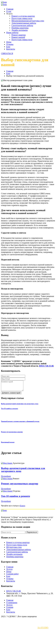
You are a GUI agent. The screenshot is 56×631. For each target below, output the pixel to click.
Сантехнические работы (22, 25)
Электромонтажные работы (23, 23)
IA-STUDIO (43, 628)
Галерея (9, 607)
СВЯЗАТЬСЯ (7, 53)
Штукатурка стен (14, 547)
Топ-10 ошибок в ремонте (9, 408)
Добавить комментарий (11, 393)
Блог (8, 47)
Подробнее (6, 476)
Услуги (9, 569)
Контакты (10, 49)
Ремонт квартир (18, 35)
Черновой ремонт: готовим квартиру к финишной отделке (20, 421)
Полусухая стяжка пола (21, 18)
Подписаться (32, 532)
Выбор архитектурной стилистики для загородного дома (19, 403)
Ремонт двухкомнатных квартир (12, 432)
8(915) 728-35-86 (46, 366)
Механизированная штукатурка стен (27, 21)
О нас (8, 11)
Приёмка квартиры (20, 28)
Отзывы (9, 44)
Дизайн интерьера (19, 30)
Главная (9, 9)
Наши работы (12, 32)
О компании (11, 602)
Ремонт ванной (18, 37)
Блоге (22, 506)
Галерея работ (12, 574)
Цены (8, 42)
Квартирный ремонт (7, 442)
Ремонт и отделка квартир (23, 16)
